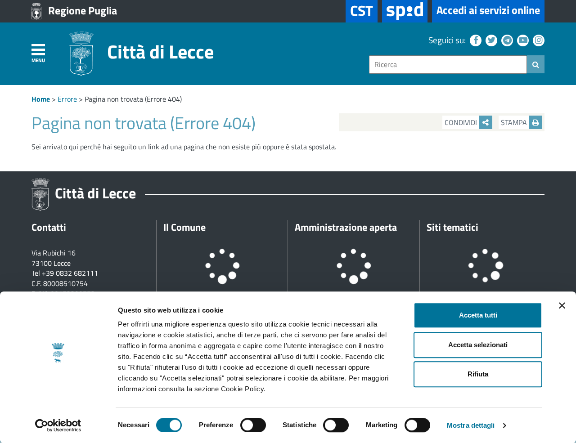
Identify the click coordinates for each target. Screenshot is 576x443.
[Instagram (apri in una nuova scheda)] (537, 39)
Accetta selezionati (478, 345)
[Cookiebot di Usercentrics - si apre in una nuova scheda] (58, 425)
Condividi (462, 122)
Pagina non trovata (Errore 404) (133, 99)
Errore (67, 99)
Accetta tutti (478, 315)
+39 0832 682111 (70, 273)
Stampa (515, 122)
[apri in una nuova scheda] (405, 11)
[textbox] (448, 64)
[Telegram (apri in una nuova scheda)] (506, 39)
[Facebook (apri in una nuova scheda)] (475, 39)
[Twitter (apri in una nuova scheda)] (490, 39)
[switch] (253, 425)
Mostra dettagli (471, 425)
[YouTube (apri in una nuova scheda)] (522, 39)
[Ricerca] (535, 64)
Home (41, 99)
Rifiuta (478, 374)
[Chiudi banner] (562, 305)
